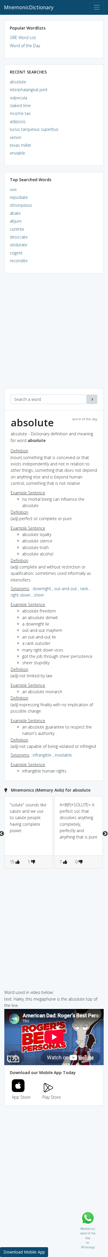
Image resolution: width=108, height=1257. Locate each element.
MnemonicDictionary (29, 7)
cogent (16, 253)
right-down (21, 595)
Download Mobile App (24, 1252)
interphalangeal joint (29, 89)
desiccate (19, 237)
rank (84, 588)
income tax (20, 113)
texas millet (20, 145)
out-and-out (65, 588)
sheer (39, 595)
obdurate (18, 244)
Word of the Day (25, 45)
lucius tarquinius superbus (34, 129)
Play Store (51, 1097)
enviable (17, 153)
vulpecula (18, 97)
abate (15, 213)
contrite (17, 229)
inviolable (63, 755)
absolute (18, 82)
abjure (16, 221)
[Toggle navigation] (97, 7)
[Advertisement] (54, 334)
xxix (13, 189)
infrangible (42, 755)
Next (105, 834)
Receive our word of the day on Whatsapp (87, 1227)
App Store (21, 1097)
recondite (19, 260)
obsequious (21, 205)
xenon (15, 137)
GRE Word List (23, 37)
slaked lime (20, 105)
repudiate (19, 197)
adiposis (18, 121)
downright (42, 588)
